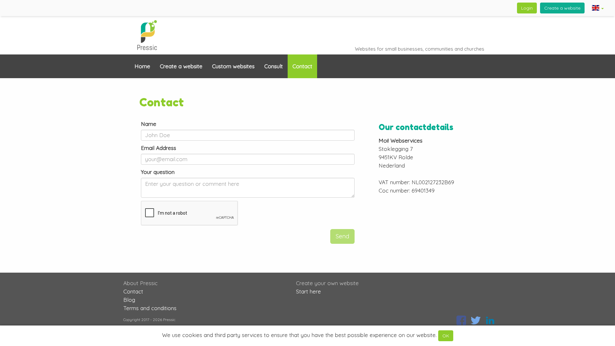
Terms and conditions (149, 308)
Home (142, 66)
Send (342, 236)
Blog (129, 299)
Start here (308, 291)
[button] (598, 9)
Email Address (158, 147)
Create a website (562, 8)
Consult (273, 66)
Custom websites (233, 66)
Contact (302, 66)
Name (148, 123)
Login (527, 8)
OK (445, 336)
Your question (158, 172)
